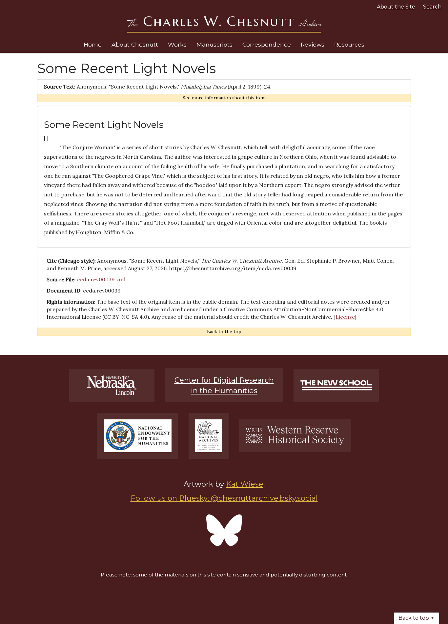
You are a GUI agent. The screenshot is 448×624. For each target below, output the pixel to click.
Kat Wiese (244, 484)
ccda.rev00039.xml (101, 279)
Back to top (413, 618)
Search (432, 7)
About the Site (396, 7)
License (345, 316)
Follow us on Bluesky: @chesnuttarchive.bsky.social (224, 498)
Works (177, 44)
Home (93, 44)
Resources (349, 44)
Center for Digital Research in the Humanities (224, 385)
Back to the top (224, 331)
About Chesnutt (135, 44)
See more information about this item (224, 98)
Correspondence (266, 44)
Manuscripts (214, 44)
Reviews (312, 44)
